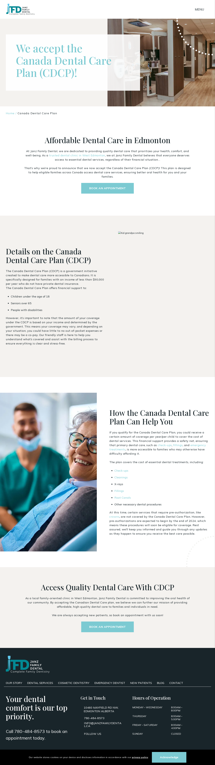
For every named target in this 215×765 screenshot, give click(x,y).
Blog (160, 683)
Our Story (14, 683)
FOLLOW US (92, 733)
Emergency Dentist (109, 683)
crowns (114, 516)
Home (10, 113)
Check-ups (121, 470)
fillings (178, 445)
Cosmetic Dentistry (73, 683)
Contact (176, 683)
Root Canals (122, 497)
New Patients (141, 683)
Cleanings (121, 477)
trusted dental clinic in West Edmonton (77, 155)
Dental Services (40, 683)
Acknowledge (169, 757)
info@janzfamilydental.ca (102, 724)
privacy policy (140, 757)
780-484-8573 (29, 731)
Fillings (119, 491)
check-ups (165, 445)
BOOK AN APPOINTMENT (107, 188)
